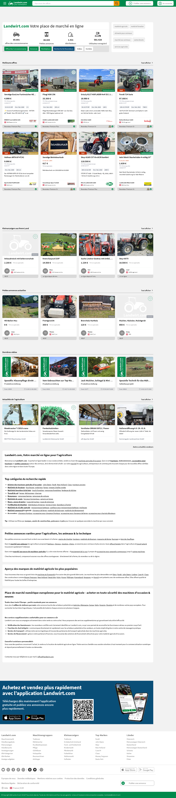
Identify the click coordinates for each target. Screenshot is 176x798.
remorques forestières (53, 490)
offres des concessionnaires (16, 49)
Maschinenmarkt (7, 739)
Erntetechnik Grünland (72, 742)
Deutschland (131, 745)
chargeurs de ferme (40, 510)
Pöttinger (70, 577)
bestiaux (50, 544)
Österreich (130, 739)
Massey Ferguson (30, 577)
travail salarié (141, 544)
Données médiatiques (26, 778)
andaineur (39, 487)
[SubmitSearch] (116, 3)
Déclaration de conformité (28, 783)
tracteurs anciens (79, 484)
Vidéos (79, 49)
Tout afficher (146, 63)
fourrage (115, 539)
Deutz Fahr (52, 577)
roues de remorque (47, 502)
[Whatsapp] (23, 770)
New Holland (62, 484)
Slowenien (130, 756)
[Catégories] (30, 769)
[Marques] (35, 769)
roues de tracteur (33, 502)
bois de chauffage (127, 539)
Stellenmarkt (69, 756)
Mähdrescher (37, 742)
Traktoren (36, 739)
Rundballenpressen (40, 745)
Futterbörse (68, 753)
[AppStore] (12, 718)
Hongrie (102, 605)
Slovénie (109, 605)
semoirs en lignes (46, 499)
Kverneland (78, 577)
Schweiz (130, 750)
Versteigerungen (7, 750)
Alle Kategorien (7, 753)
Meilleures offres (9, 63)
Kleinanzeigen (6, 745)
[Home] (17, 3)
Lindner (134, 574)
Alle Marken (5, 756)
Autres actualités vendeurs (143, 447)
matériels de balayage (56, 510)
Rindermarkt (68, 747)
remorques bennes (25, 496)
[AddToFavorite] (35, 72)
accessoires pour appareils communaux (111, 551)
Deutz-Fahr (99, 759)
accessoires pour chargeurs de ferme (74, 513)
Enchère (89, 49)
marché (73, 463)
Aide (6, 788)
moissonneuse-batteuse (40, 507)
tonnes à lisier (51, 504)
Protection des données (74, 778)
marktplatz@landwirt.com (112, 795)
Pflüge (35, 747)
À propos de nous (8, 778)
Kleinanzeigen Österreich (136, 742)
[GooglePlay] (35, 718)
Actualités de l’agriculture (13, 399)
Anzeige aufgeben (7, 759)
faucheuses (30, 487)
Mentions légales (8, 783)
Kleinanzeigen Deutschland (137, 747)
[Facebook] (13, 769)
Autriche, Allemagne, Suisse (83, 605)
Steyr (114, 574)
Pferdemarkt (68, 750)
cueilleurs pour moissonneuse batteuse (64, 507)
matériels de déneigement (74, 510)
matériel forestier (137, 26)
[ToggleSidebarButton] (4, 3)
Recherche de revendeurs (63, 49)
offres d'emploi (115, 544)
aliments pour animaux (123, 33)
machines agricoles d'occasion (89, 460)
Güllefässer (37, 750)
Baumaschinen (38, 756)
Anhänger (36, 759)
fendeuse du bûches (69, 490)
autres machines (139, 551)
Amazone (87, 577)
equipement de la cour (79, 551)
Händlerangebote (7, 742)
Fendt (54, 484)
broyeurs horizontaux (32, 499)
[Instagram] (8, 769)
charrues (38, 493)
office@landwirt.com (46, 656)
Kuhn (59, 577)
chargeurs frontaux (25, 513)
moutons (65, 544)
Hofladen (67, 759)
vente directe (139, 40)
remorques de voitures (40, 496)
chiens (71, 544)
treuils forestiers (38, 490)
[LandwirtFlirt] (41, 769)
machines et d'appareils (46, 574)
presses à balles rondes (57, 487)
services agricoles (121, 46)
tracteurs (76, 539)
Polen (129, 759)
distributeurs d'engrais (36, 504)
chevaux (58, 544)
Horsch (96, 577)
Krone (63, 577)
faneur (45, 487)
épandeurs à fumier (64, 504)
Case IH (140, 574)
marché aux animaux (122, 40)
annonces (33, 49)
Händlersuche (6, 747)
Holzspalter (37, 753)
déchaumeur (29, 493)
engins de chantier (65, 539)
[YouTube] (3, 769)
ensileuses (83, 507)
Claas (70, 484)
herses (21, 493)
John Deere (47, 484)
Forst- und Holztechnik (72, 745)
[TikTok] (18, 769)
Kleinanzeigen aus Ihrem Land (15, 228)
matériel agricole (121, 26)
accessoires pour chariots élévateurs (101, 513)
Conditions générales (95, 778)
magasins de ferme (104, 539)
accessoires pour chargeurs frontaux (46, 513)
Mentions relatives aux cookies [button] (50, 778)
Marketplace (45, 49)
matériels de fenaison (88, 539)
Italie (97, 605)
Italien (129, 753)
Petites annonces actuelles (14, 290)
